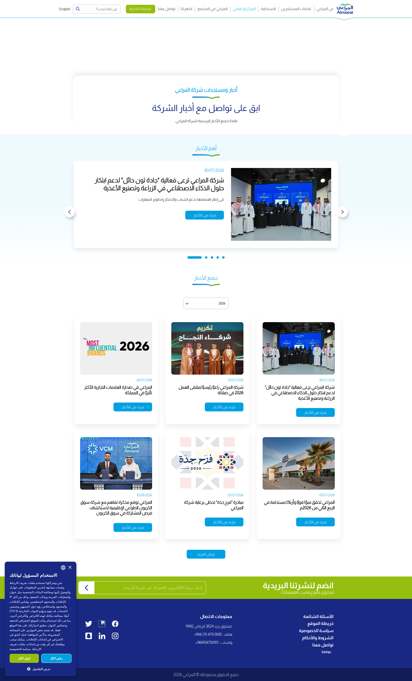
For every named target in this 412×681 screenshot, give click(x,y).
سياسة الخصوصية (316, 630)
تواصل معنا (166, 9)
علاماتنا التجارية (140, 9)
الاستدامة (268, 9)
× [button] (70, 567)
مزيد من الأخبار (204, 215)
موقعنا (326, 652)
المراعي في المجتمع (212, 9)
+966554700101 (207, 642)
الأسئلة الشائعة (318, 616)
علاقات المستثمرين (296, 9)
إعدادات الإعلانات (36, 639)
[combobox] (63, 567)
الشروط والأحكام (318, 637)
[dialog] (40, 619)
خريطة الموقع (320, 623)
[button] (41, 668)
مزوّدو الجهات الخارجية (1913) (28, 611)
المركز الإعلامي (244, 9)
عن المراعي (325, 9)
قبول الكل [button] (24, 658)
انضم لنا (186, 9)
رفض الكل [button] (56, 658)
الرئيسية (348, 22)
